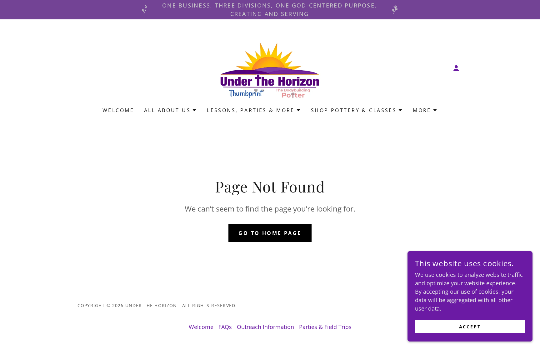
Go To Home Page (269, 233)
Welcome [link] (118, 110)
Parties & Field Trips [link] (325, 327)
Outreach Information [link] (265, 327)
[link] (270, 67)
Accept (470, 327)
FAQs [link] (225, 327)
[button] (456, 68)
